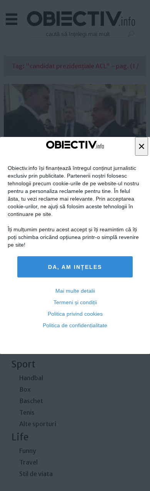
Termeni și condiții (75, 302)
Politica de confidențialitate (75, 325)
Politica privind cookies (75, 314)
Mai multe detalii (75, 291)
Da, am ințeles (75, 267)
